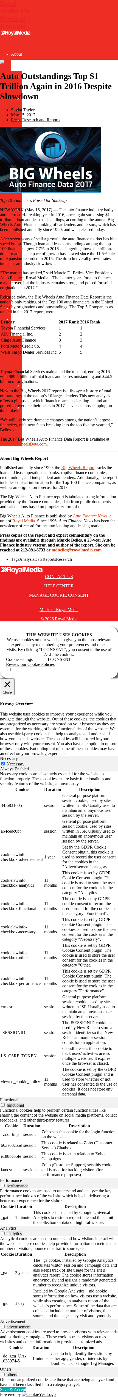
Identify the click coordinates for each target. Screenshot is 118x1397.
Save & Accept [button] (13, 1389)
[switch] (3, 1105)
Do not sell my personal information (43, 669)
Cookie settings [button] (19, 659)
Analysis (26, 559)
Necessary (15, 764)
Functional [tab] (9, 1099)
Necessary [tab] (9, 758)
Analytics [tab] (8, 1228)
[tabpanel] (59, 934)
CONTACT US (59, 576)
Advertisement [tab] (12, 1321)
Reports (49, 559)
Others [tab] (6, 1369)
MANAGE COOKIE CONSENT (59, 595)
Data (38, 559)
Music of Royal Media (59, 609)
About (16, 54)
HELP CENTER (59, 586)
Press (15, 119)
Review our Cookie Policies (30, 664)
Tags (15, 559)
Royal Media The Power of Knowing (15, 14)
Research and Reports (41, 119)
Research (64, 559)
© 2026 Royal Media (59, 618)
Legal (16, 319)
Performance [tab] (11, 1180)
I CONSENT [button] (59, 659)
